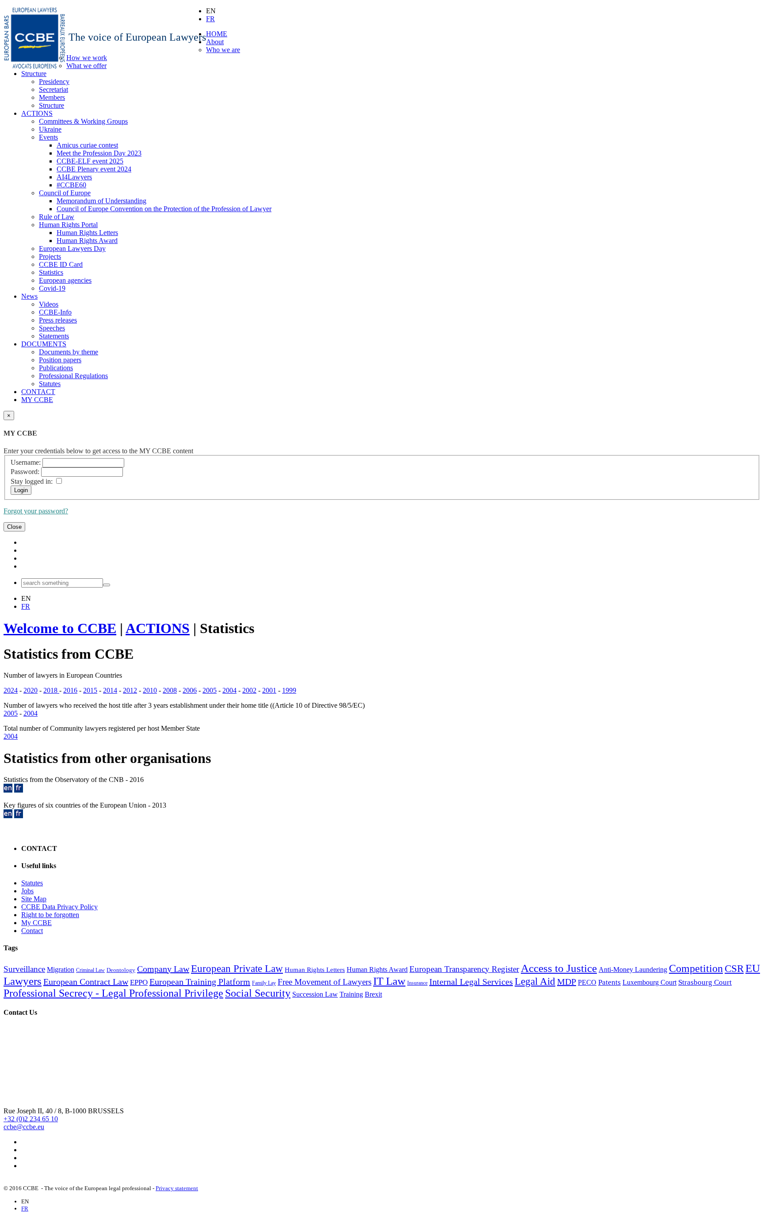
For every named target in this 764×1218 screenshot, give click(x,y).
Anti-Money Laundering (633, 969)
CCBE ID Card (61, 264)
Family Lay (264, 983)
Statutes (50, 383)
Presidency (54, 81)
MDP (566, 982)
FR (210, 19)
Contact (32, 930)
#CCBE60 (71, 185)
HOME (216, 34)
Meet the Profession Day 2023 (99, 153)
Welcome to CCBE (60, 628)
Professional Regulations (73, 375)
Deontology (121, 970)
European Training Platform (199, 982)
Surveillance (24, 969)
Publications (56, 368)
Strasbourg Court (705, 982)
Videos (48, 304)
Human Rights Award (87, 240)
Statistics (51, 272)
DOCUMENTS (43, 344)
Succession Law (315, 994)
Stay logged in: (32, 481)
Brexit (373, 994)
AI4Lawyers (74, 177)
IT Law (389, 981)
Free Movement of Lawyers (324, 982)
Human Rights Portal (68, 224)
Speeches (52, 328)
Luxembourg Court (649, 982)
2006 (190, 690)
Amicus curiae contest (87, 145)
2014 (110, 690)
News (29, 296)
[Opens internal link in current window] (8, 790)
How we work (86, 57)
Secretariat (53, 89)
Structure (33, 73)
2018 (51, 690)
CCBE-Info (55, 312)
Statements (54, 336)
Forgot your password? (36, 511)
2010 (150, 690)
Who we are (223, 49)
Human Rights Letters (87, 232)
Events (48, 137)
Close (14, 527)
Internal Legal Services (471, 982)
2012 (130, 690)
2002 (249, 690)
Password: (25, 471)
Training (351, 994)
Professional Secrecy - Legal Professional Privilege (113, 993)
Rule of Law (56, 216)
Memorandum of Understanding (101, 201)
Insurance (417, 983)
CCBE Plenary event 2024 (94, 169)
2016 (70, 690)
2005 (209, 690)
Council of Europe (65, 193)
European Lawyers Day (72, 248)
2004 (229, 690)
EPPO (139, 982)
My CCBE (36, 922)
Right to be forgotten (50, 914)
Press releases (58, 320)
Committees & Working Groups (83, 121)
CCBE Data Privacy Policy (59, 907)
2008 (170, 690)
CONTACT (38, 391)
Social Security (257, 993)
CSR (734, 968)
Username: (26, 462)
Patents (609, 982)
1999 (289, 690)
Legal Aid (535, 981)
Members (52, 97)
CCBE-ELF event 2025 (90, 161)
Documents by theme (68, 352)
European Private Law (237, 968)
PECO (587, 982)
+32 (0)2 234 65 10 (31, 1119)
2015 (90, 690)
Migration (60, 969)
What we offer (86, 65)
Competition (696, 968)
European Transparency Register (464, 969)
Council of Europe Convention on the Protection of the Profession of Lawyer (164, 208)
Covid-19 (52, 288)
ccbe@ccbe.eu (24, 1127)
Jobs (27, 891)
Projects (50, 256)
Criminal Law (90, 970)
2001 (269, 690)
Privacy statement (177, 1188)
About (215, 42)
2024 (11, 690)
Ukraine (50, 129)
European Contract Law (85, 982)
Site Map (33, 899)
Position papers (60, 360)
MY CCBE (37, 399)
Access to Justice (559, 968)
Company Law (163, 969)
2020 (30, 690)
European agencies (65, 280)
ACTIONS (37, 113)
